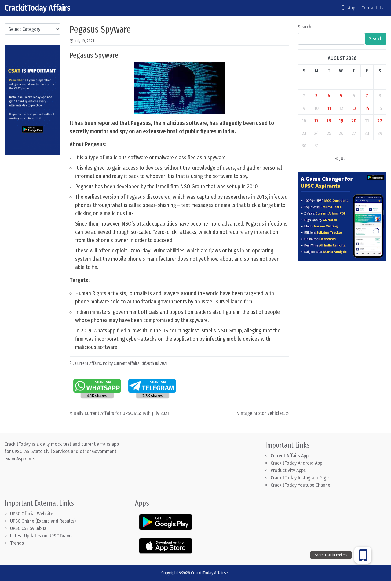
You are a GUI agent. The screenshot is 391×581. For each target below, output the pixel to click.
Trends (17, 543)
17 (316, 121)
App (349, 8)
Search (304, 27)
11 (329, 108)
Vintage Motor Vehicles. (261, 413)
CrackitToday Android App (296, 463)
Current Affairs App (290, 456)
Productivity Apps (288, 470)
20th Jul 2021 (156, 363)
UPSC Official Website (31, 514)
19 (341, 121)
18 (329, 121)
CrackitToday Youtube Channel (301, 485)
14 (367, 108)
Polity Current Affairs (121, 363)
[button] (362, 555)
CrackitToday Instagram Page (300, 478)
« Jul (340, 158)
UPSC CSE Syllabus (28, 528)
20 (353, 121)
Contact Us (372, 8)
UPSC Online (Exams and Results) (43, 521)
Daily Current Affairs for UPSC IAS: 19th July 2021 (121, 413)
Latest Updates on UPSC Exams (41, 536)
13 (354, 108)
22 (379, 121)
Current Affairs (88, 363)
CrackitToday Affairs (38, 8)
